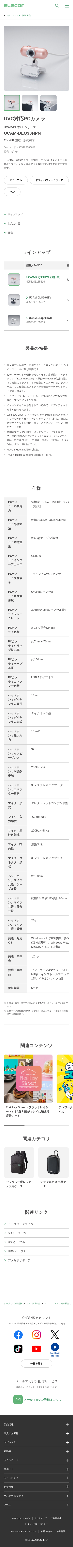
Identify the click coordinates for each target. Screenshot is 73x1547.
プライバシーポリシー (38, 1524)
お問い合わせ (47, 1531)
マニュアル (16, 180)
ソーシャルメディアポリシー (23, 1531)
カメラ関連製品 (33, 1303)
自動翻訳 (61, 1531)
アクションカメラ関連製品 (18, 15)
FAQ (12, 191)
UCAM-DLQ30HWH (40, 317)
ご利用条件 (56, 1518)
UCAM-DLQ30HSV (40, 297)
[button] (36, 1442)
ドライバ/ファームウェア (49, 180)
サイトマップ (41, 1518)
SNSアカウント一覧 (21, 1518)
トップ (7, 1303)
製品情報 (18, 1303)
